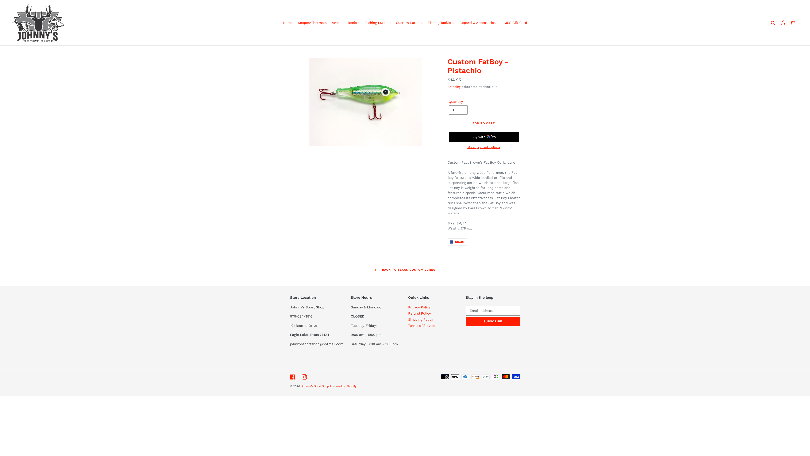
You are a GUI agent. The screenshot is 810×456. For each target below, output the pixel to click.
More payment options (483, 147)
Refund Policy (419, 313)
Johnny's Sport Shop (315, 386)
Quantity (456, 102)
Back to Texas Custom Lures (408, 269)
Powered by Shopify (343, 386)
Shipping (454, 87)
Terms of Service (421, 326)
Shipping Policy (420, 320)
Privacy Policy (419, 307)
